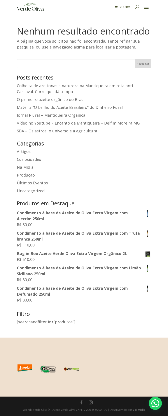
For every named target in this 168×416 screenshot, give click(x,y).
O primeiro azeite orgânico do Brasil (51, 99)
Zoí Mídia (139, 410)
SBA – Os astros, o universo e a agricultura (57, 130)
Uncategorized (31, 190)
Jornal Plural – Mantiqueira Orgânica (51, 115)
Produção (26, 175)
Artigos (24, 151)
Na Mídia (25, 167)
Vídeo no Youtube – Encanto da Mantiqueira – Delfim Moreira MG (78, 123)
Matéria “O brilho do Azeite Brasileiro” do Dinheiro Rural (70, 107)
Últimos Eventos (32, 182)
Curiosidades (29, 159)
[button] (155, 403)
